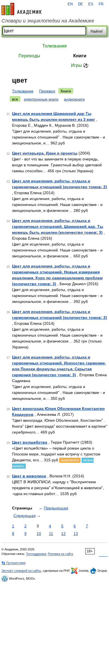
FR (101, 4)
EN (70, 4)
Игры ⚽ (80, 65)
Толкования (54, 46)
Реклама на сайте (60, 553)
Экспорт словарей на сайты (21, 570)
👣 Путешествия (13, 562)
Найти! (97, 31)
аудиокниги (74, 99)
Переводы (29, 55)
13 (76, 533)
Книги (79, 55)
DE (80, 4)
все (15, 99)
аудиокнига (70, 460)
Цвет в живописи (29, 476)
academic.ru (21, 9)
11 (51, 533)
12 (63, 533)
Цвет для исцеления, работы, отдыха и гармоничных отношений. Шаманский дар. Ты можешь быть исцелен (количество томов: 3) (57, 226)
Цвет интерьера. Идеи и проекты (44, 153)
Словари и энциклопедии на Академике (47, 21)
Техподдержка (36, 553)
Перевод (47, 91)
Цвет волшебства (29, 442)
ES (90, 4)
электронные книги (41, 99)
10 (39, 533)
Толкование (23, 91)
